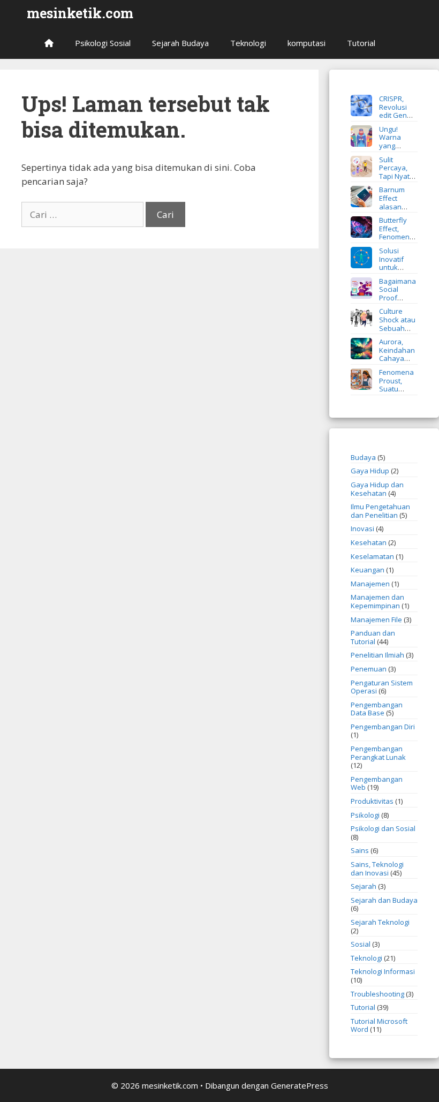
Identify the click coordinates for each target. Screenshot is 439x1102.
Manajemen (370, 583)
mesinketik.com (80, 13)
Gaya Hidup (370, 470)
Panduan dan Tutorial (373, 637)
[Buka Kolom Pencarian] (402, 43)
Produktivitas (372, 801)
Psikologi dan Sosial (383, 828)
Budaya (363, 457)
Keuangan (367, 570)
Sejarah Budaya (180, 42)
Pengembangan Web (377, 783)
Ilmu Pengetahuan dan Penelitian (380, 511)
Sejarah (363, 886)
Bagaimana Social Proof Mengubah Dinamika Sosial (383, 297)
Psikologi (365, 815)
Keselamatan (372, 556)
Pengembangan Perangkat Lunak (378, 753)
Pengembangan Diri (383, 726)
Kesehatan (369, 542)
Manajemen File (376, 619)
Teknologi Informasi (383, 971)
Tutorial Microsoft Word (379, 1025)
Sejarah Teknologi (380, 922)
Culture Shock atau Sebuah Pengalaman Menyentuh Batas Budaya (383, 332)
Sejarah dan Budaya (384, 900)
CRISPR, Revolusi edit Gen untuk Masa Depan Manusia (382, 115)
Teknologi (248, 42)
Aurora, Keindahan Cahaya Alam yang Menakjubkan (383, 358)
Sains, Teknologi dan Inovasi (377, 868)
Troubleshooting (377, 994)
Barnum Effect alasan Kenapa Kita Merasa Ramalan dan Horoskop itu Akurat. (384, 210)
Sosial (360, 944)
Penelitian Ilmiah (377, 655)
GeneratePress (299, 1085)
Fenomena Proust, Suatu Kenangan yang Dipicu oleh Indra (382, 388)
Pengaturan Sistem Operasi (382, 687)
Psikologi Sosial (103, 42)
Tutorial (361, 42)
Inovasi (362, 528)
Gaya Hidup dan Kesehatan (377, 489)
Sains (360, 850)
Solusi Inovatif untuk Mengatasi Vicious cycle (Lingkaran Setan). (380, 271)
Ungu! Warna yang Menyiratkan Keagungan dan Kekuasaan (377, 150)
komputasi (306, 42)
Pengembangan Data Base (377, 709)
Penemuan (369, 669)
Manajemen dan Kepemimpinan (377, 601)
